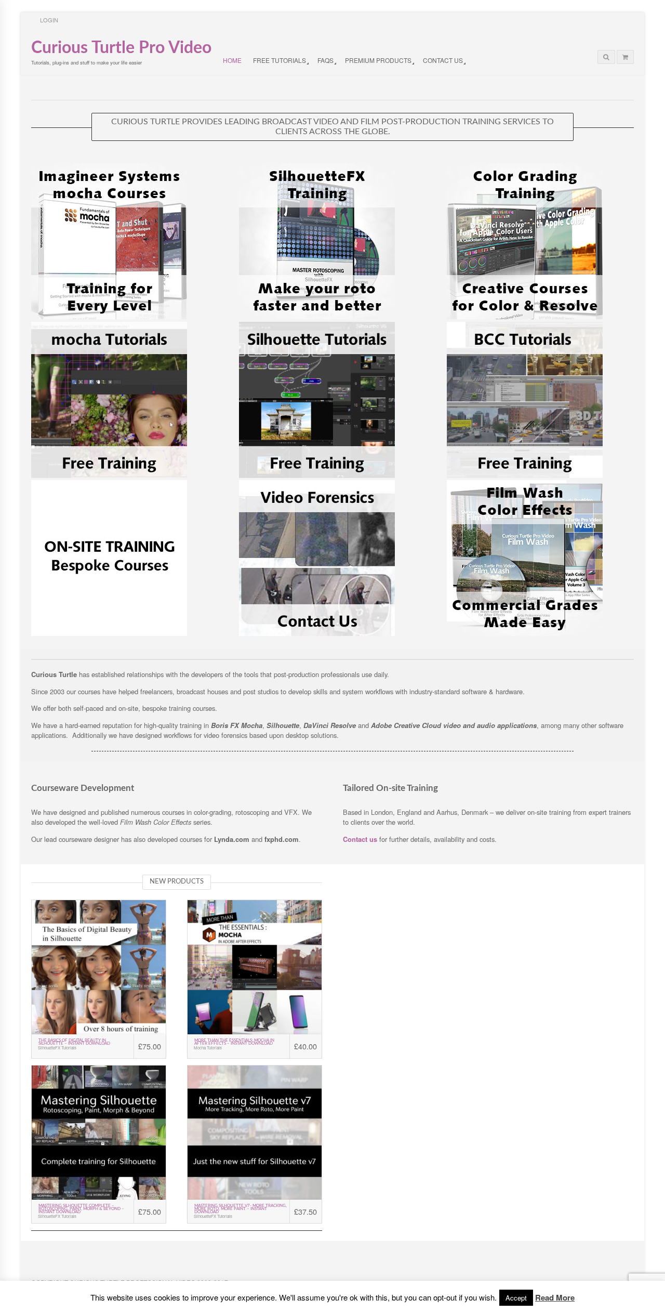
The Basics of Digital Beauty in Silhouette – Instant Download (74, 1042)
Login (49, 20)
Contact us (361, 839)
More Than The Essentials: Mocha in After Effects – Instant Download (234, 1042)
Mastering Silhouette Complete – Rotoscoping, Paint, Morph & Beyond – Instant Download (81, 1209)
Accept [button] (516, 1298)
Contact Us (443, 60)
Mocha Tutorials (208, 1047)
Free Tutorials (279, 60)
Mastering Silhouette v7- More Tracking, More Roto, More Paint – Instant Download (240, 1209)
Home (232, 60)
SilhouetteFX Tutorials (57, 1047)
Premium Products (378, 60)
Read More (555, 1297)
